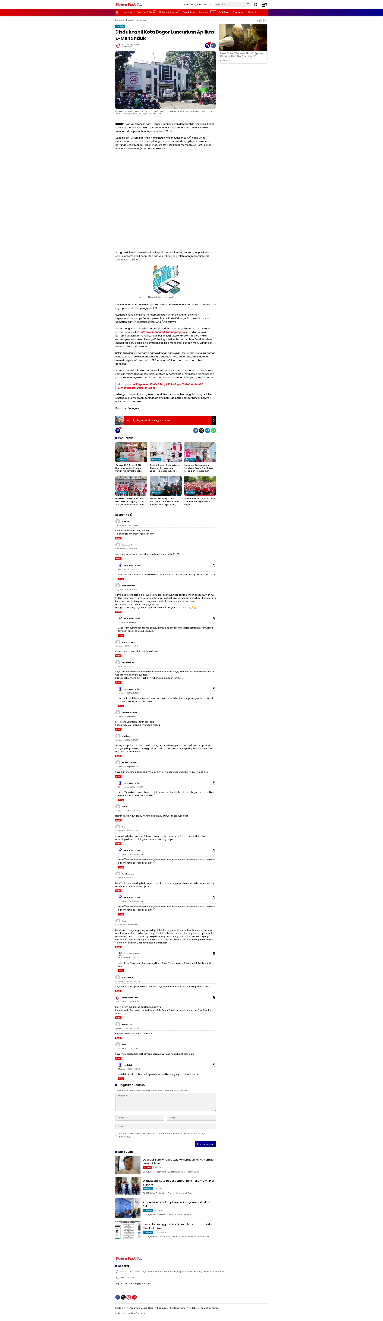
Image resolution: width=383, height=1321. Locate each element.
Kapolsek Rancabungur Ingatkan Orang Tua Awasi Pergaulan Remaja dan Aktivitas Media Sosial (198, 468)
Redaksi (125, 45)
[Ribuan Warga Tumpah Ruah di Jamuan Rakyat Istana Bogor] (200, 486)
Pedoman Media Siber (141, 1307)
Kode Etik (120, 1307)
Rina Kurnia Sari (129, 762)
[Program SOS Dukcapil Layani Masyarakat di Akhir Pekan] (127, 1208)
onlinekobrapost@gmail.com (191, 627)
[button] (248, 4)
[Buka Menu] (264, 5)
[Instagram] (128, 1297)
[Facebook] (195, 430)
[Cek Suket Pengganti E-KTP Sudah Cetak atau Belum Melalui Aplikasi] (127, 1230)
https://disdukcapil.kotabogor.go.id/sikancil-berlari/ (173, 1074)
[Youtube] (134, 1297)
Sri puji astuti (127, 977)
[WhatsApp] (213, 430)
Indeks (193, 1307)
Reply (118, 538)
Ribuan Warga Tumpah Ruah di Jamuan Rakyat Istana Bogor (199, 501)
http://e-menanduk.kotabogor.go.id (163, 332)
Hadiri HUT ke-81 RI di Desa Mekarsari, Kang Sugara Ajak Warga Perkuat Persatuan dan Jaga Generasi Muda (131, 501)
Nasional (147, 1167)
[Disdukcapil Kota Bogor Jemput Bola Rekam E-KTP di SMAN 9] (127, 1186)
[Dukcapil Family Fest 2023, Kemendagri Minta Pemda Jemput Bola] (127, 1165)
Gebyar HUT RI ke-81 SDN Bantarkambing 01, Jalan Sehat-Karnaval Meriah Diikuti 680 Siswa (128, 468)
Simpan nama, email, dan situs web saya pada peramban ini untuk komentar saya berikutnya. (162, 1135)
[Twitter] (201, 430)
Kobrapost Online (132, 565)
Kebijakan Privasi (210, 1307)
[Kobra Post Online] (129, 4)
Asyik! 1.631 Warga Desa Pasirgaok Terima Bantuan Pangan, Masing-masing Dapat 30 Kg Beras (164, 501)
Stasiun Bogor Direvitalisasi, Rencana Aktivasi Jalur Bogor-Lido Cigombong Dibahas (165, 468)
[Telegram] (207, 430)
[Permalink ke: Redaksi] (118, 45)
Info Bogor (120, 26)
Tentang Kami (177, 1307)
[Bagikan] (213, 45)
